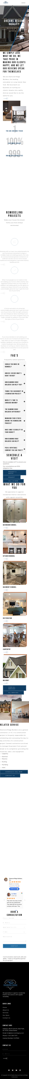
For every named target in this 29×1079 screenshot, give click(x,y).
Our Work (6, 1015)
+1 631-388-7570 (12, 1035)
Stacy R (13, 894)
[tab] (14, 365)
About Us (6, 1010)
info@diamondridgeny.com (15, 1033)
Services (5, 1012)
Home (5, 1007)
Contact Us (6, 1018)
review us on (13, 888)
